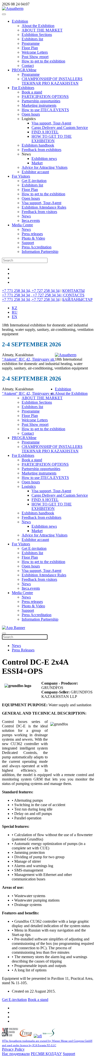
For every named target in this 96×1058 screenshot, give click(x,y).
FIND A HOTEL (45, 132)
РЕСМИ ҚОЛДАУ (46, 1054)
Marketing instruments (39, 105)
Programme (31, 43)
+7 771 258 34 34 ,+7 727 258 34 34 (31, 299)
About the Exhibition (38, 26)
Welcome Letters (35, 52)
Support (28, 243)
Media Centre (22, 225)
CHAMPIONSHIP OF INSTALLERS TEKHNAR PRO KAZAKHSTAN (52, 81)
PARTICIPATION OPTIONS (45, 96)
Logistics (29, 486)
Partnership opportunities (41, 101)
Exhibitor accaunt (35, 172)
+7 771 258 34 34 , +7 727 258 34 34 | (32, 295)
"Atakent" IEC (14, 359)
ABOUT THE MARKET (42, 30)
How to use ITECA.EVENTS (45, 110)
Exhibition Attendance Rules (44, 207)
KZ (14, 308)
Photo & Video (33, 238)
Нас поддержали (16, 1054)
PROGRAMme (24, 70)
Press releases (32, 234)
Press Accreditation (36, 247)
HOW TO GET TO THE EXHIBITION (52, 138)
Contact (28, 65)
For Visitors (21, 176)
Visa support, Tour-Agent (51, 123)
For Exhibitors (23, 88)
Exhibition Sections (37, 34)
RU (14, 312)
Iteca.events (31, 220)
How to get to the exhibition (43, 61)
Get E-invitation (34, 181)
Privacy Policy (13, 1049)
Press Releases (23, 650)
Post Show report (35, 57)
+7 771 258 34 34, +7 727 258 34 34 (31, 291)
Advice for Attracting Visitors (44, 167)
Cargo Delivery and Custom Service (60, 127)
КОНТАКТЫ (73, 291)
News (26, 216)
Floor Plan (30, 48)
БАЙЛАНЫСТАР (77, 299)
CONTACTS (73, 295)
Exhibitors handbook (38, 145)
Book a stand (32, 92)
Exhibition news (44, 158)
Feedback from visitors (39, 212)
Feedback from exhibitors (41, 150)
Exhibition (20, 21)
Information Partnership (40, 251)
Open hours (31, 114)
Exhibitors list (32, 39)
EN (14, 317)
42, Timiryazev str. (40, 359)
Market (37, 163)
